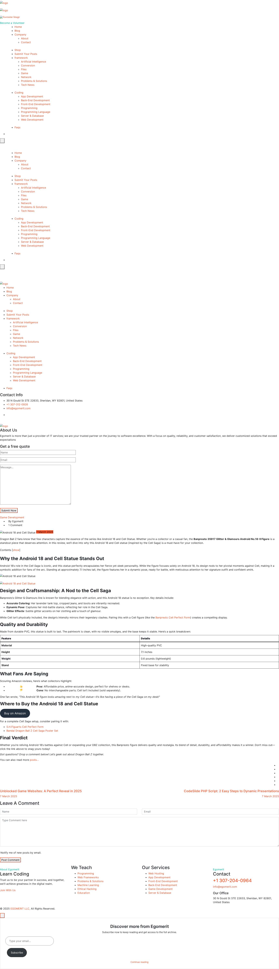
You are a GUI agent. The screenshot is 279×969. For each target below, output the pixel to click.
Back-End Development (35, 100)
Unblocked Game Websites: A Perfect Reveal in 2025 (41, 791)
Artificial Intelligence (33, 61)
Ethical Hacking (87, 889)
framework (21, 57)
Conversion (28, 65)
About (24, 38)
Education (84, 892)
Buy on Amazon (15, 713)
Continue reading (139, 962)
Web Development (32, 119)
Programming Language (35, 111)
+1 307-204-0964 (232, 880)
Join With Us (8, 890)
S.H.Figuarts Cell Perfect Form (25, 726)
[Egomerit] (14, 2)
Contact (26, 42)
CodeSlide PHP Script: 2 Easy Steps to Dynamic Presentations (231, 791)
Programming (29, 108)
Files (23, 69)
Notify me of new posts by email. (20, 852)
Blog (17, 30)
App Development (32, 96)
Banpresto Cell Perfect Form (172, 617)
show (16, 550)
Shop (18, 50)
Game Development (12, 517)
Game (24, 73)
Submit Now (8, 510)
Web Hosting (156, 873)
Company (20, 34)
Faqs (17, 127)
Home (18, 26)
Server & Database (32, 115)
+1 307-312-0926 (17, 404)
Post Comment (10, 859)
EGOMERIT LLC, (20, 908)
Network (26, 77)
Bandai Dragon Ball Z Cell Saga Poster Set (32, 730)
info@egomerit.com (18, 408)
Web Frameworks (88, 877)
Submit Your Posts (26, 53)
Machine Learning (88, 885)
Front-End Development (35, 104)
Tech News (27, 84)
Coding (19, 92)
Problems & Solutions (34, 81)
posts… (34, 759)
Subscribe (17, 952)
